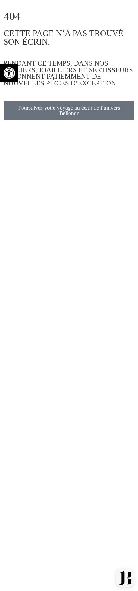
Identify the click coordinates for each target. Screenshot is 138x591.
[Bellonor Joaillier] (51, 24)
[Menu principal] (121, 36)
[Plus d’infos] (103, 36)
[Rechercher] (121, 12)
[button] (9, 73)
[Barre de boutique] (103, 12)
